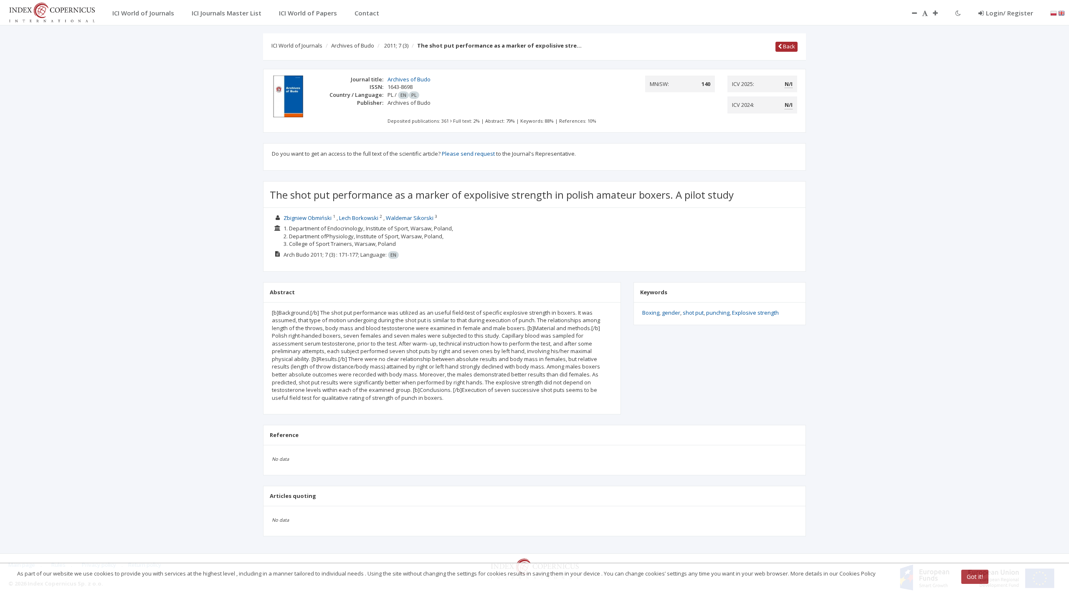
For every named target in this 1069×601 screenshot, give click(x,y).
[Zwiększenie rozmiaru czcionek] (939, 13)
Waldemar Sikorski (409, 218)
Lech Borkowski (358, 218)
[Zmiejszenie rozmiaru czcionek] (910, 13)
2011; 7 (396, 45)
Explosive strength (755, 312)
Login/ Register (1009, 13)
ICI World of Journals (296, 45)
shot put (693, 312)
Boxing (650, 312)
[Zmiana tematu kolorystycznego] (958, 13)
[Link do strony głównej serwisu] (52, 11)
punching (718, 312)
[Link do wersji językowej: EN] (1061, 12)
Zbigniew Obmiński (308, 218)
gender (671, 312)
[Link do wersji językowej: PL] (1053, 12)
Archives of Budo (352, 45)
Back (788, 46)
